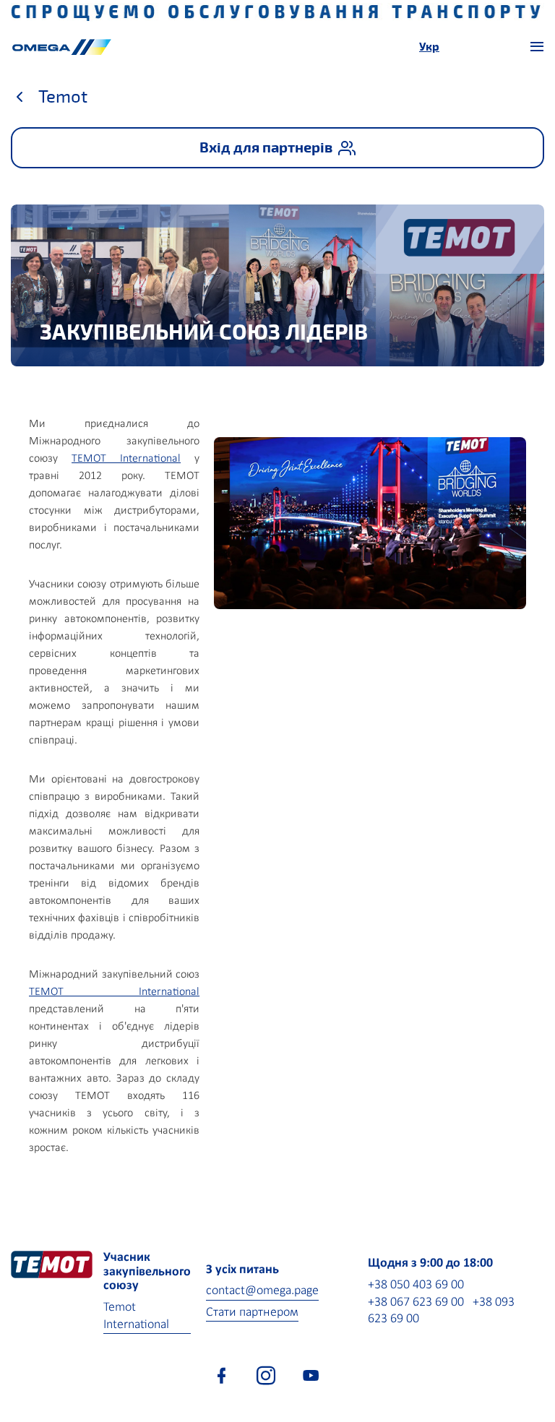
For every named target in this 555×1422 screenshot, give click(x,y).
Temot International (136, 1316)
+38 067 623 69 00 (416, 1302)
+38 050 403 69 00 (416, 1285)
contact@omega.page (262, 1291)
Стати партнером (252, 1312)
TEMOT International (126, 459)
